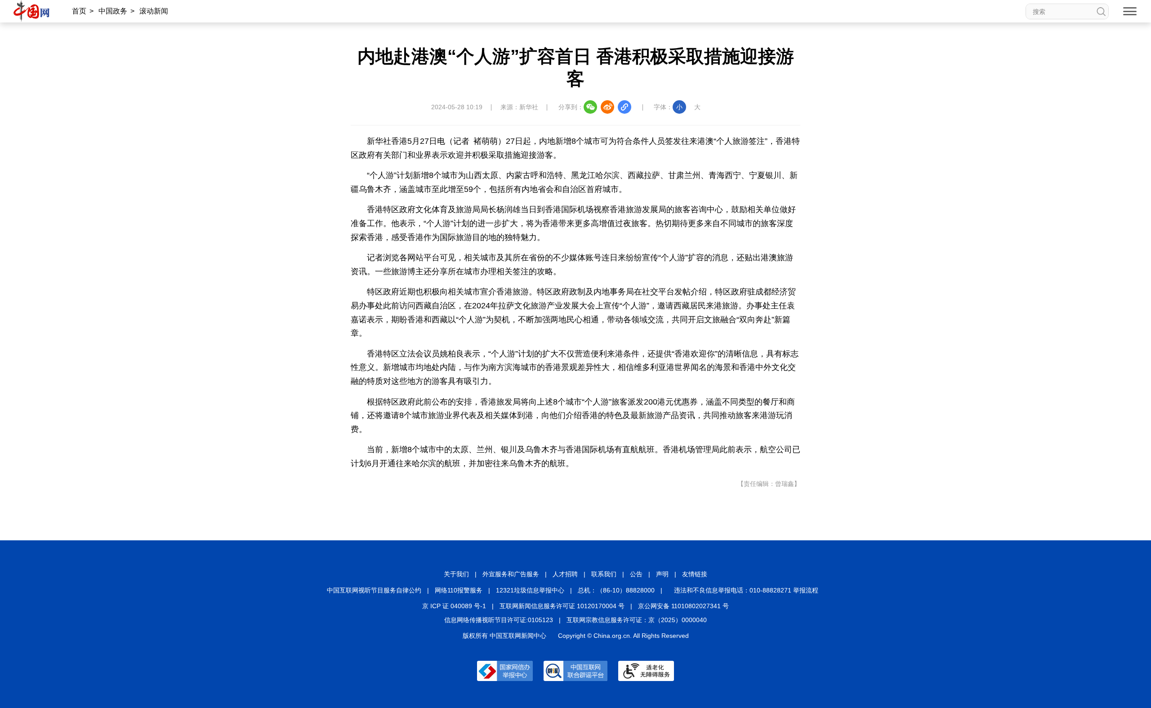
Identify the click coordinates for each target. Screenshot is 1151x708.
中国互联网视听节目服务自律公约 (374, 590)
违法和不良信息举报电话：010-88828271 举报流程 (746, 590)
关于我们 (456, 574)
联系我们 (603, 574)
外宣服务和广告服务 (510, 574)
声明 (662, 574)
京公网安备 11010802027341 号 (683, 606)
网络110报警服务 (458, 590)
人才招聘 (565, 574)
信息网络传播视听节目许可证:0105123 (498, 619)
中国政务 (112, 11)
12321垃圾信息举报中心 (530, 590)
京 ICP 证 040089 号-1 (454, 606)
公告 (636, 574)
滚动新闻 (153, 11)
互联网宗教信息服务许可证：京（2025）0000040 (637, 619)
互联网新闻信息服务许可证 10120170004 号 (562, 606)
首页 (79, 11)
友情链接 (694, 574)
